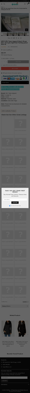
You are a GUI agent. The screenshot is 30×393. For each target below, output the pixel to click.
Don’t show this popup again (16, 205)
